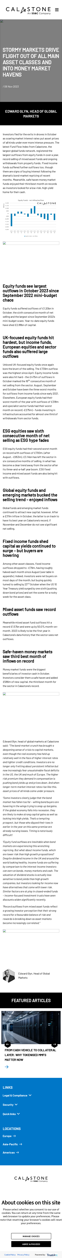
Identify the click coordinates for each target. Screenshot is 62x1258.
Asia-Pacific (10, 1144)
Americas (9, 1152)
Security (8, 1104)
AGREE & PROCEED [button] (31, 1244)
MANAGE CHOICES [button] (31, 1236)
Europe (7, 1135)
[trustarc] (51, 1254)
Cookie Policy (10, 1254)
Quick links (9, 1113)
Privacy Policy (23, 1254)
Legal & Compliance (15, 1095)
